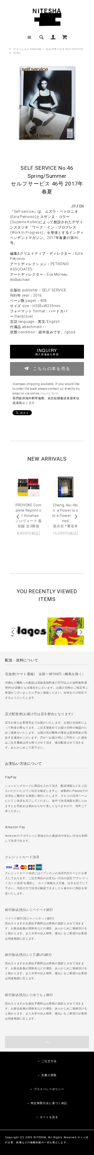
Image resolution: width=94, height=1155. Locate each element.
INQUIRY (47, 351)
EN (81, 206)
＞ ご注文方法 (47, 1061)
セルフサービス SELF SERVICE (64, 49)
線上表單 (28, 403)
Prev (18, 516)
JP (73, 206)
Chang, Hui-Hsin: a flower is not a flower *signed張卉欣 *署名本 (65, 515)
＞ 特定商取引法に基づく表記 (47, 1103)
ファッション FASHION (27, 49)
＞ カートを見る (47, 1117)
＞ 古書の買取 (47, 1075)
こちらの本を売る (51, 368)
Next (75, 516)
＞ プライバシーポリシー (47, 1089)
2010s (17, 52)
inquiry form (49, 393)
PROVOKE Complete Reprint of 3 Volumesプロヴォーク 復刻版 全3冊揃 (28, 515)
